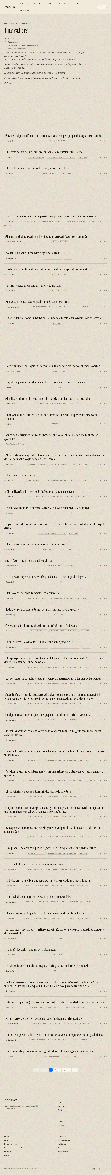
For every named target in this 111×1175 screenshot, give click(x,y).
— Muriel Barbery (10, 954)
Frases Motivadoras (36, 157)
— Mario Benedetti (10, 464)
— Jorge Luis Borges (10, 258)
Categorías (31, 3)
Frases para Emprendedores (52, 221)
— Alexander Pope (10, 614)
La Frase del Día (63, 1136)
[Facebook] (99, 1169)
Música (6, 1136)
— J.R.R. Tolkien (9, 1056)
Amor (51, 141)
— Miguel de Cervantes (11, 307)
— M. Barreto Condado (11, 1023)
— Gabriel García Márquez (12, 371)
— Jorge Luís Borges (10, 1040)
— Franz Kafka (9, 323)
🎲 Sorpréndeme (54, 3)
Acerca (79, 3)
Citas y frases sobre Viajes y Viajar (80, 221)
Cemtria (60, 1148)
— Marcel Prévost (9, 404)
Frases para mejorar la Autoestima (61, 157)
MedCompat (62, 1144)
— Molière (7, 424)
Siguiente (66, 1070)
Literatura (60, 141)
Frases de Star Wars (64, 1140)
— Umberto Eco (9, 387)
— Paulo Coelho (9, 141)
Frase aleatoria (63, 1114)
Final (74, 1070)
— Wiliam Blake (9, 582)
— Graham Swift (9, 1007)
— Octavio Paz (9, 480)
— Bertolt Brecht (9, 549)
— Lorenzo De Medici (11, 566)
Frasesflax (9, 7)
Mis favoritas (68, 3)
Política (81, 780)
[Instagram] (94, 1169)
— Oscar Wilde (8, 497)
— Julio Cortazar (9, 274)
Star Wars (7, 1152)
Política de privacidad (65, 1152)
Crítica (52, 614)
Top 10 (41, 3)
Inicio (21, 3)
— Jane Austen (8, 513)
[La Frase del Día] (105, 1169)
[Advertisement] (55, 109)
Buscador (61, 1125)
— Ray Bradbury (9, 991)
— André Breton (9, 971)
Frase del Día (24, 10)
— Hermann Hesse (10, 533)
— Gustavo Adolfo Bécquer (12, 242)
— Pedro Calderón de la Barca (14, 444)
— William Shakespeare (11, 631)
